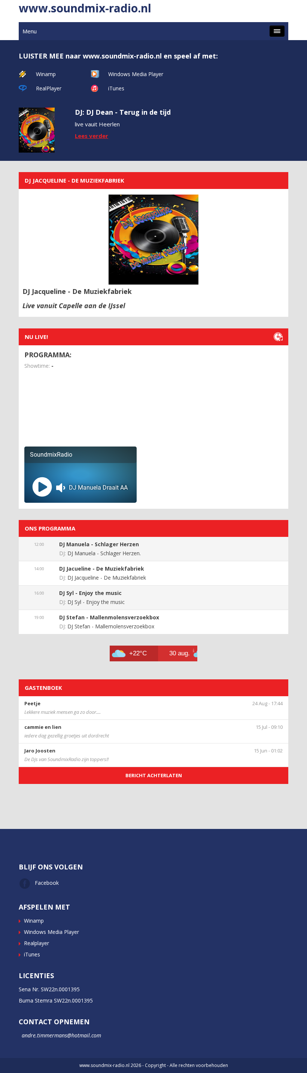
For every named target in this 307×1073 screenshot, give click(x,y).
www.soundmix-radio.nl (85, 8)
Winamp (46, 74)
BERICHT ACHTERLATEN (153, 775)
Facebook (47, 882)
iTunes (116, 88)
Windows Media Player (135, 74)
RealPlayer (48, 88)
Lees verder (91, 135)
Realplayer (36, 943)
